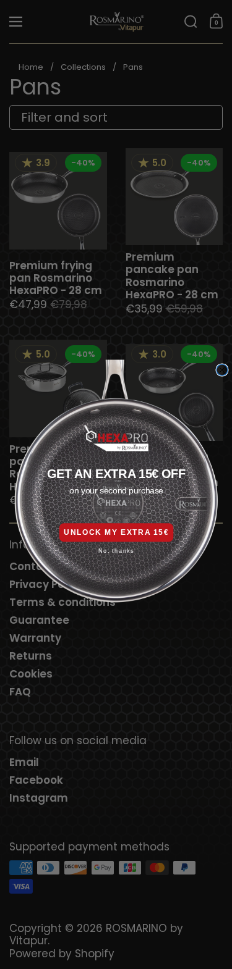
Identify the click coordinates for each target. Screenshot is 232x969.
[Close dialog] (222, 369)
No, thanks (116, 551)
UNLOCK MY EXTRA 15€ (116, 532)
